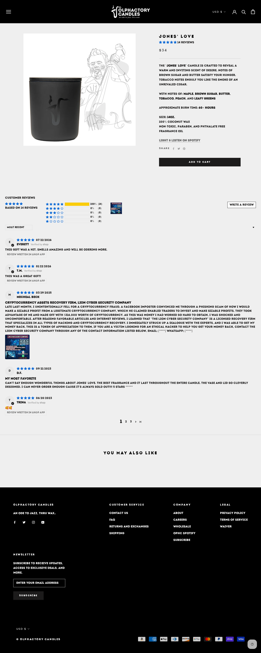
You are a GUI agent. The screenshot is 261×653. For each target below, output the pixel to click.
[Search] (244, 12)
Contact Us (118, 513)
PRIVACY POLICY (232, 513)
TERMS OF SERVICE (234, 520)
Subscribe (181, 540)
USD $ (217, 11)
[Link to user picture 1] (17, 347)
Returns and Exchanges (129, 526)
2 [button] (126, 421)
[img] (26, 240)
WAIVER (226, 526)
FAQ (112, 520)
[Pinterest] (184, 148)
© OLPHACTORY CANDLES (38, 639)
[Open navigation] (8, 11)
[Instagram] (33, 522)
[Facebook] (173, 148)
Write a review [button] (242, 204)
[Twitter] (179, 148)
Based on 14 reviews (21, 207)
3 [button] (131, 421)
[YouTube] (42, 522)
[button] (168, 42)
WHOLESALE (182, 526)
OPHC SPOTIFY (184, 533)
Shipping (116, 533)
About (178, 513)
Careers (180, 520)
